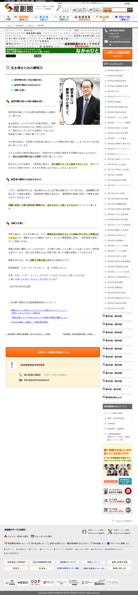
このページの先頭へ (123, 521)
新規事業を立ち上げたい (83, 18)
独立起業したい (103, 18)
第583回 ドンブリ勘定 (117, 138)
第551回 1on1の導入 (116, 308)
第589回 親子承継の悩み (118, 107)
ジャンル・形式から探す (79, 10)
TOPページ (10, 549)
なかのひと (31, 25)
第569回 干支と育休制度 (118, 214)
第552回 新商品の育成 (117, 303)
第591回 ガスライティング (119, 97)
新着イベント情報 (121, 530)
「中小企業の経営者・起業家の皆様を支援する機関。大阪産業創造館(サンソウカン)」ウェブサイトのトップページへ (8, 18)
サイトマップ (77, 3)
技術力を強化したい (63, 18)
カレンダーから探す (94, 10)
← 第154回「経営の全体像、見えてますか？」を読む (28, 334)
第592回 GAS (113, 91)
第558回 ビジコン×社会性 (118, 272)
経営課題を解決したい (22, 18)
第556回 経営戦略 (115, 282)
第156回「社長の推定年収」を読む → (79, 334)
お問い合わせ (86, 3)
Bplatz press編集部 (122, 533)
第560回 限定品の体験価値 (119, 261)
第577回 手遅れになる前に (119, 170)
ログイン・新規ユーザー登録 (45, 6)
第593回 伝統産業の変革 (118, 86)
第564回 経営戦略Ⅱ (116, 241)
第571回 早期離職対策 (117, 204)
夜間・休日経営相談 (116, 418)
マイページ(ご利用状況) (64, 549)
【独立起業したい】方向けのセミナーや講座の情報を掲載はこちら (39, 318)
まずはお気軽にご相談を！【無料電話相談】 (30, 322)
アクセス (68, 3)
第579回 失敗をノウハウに (119, 159)
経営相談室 (19, 25)
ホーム (10, 25)
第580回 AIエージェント (118, 154)
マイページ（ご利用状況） (44, 9)
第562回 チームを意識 (117, 251)
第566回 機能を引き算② (118, 230)
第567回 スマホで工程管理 (119, 225)
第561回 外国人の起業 (117, 256)
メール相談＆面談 (115, 413)
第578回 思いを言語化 (117, 164)
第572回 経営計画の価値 (118, 199)
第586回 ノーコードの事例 (119, 123)
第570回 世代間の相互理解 (119, 209)
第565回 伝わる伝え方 (117, 235)
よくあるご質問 (83, 549)
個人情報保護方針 (12, 553)
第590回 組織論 (114, 102)
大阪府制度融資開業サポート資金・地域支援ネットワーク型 (119, 437)
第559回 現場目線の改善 (118, 267)
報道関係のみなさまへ (98, 3)
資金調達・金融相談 (116, 429)
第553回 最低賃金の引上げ (119, 298)
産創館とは (61, 3)
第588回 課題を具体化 (117, 112)
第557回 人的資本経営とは (119, 277)
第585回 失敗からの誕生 (118, 128)
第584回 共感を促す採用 (118, 133)
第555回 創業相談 (115, 287)
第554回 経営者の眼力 (117, 293)
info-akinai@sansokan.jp (36, 380)
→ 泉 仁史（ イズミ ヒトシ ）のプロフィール (31, 279)
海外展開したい (123, 18)
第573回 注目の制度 (116, 193)
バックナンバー (116, 64)
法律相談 (111, 424)
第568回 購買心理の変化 (118, 220)
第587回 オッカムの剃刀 (118, 118)
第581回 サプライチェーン (119, 149)
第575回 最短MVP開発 (117, 180)
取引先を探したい (43, 18)
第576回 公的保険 (115, 175)
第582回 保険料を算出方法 (119, 144)
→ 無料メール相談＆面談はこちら (117, 54)
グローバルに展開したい (120, 543)
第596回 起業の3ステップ (118, 70)
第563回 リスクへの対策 (118, 246)
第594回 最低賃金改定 (117, 81)
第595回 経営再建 (115, 76)
